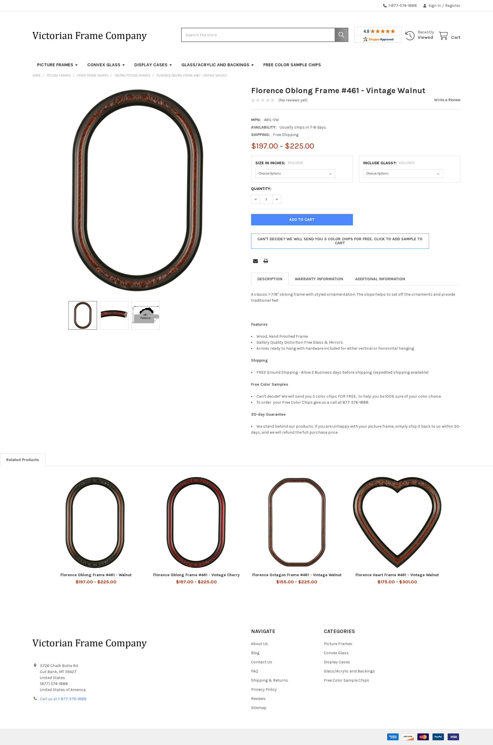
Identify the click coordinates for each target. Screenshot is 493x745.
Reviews (258, 698)
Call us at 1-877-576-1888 (63, 698)
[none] (137, 190)
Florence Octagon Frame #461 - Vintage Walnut (297, 574)
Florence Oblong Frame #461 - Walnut (96, 574)
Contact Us (261, 662)
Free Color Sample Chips (292, 64)
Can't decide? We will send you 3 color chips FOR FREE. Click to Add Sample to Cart (340, 241)
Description (269, 279)
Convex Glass (103, 64)
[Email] (255, 261)
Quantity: (261, 188)
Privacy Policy (264, 689)
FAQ (254, 671)
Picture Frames (55, 64)
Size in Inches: (279, 163)
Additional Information (380, 279)
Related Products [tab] (22, 459)
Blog (255, 652)
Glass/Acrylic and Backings (215, 64)
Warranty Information (319, 279)
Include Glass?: (389, 163)
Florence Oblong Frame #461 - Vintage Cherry (196, 574)
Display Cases (150, 64)
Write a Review (447, 99)
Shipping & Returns (269, 680)
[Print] (265, 261)
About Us (259, 643)
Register (452, 5)
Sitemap (258, 707)
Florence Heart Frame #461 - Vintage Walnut (397, 574)
